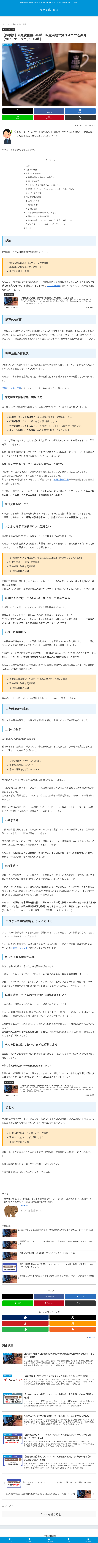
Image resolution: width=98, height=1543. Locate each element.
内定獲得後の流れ (33, 197)
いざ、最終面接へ (35, 193)
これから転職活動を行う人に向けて (41, 212)
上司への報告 (33, 201)
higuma (24, 1205)
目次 (45, 160)
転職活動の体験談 (33, 173)
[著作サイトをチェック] (21, 1210)
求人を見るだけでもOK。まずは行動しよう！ (47, 224)
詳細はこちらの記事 (11, 388)
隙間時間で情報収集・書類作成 (41, 177)
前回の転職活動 (61, 479)
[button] (80, 117)
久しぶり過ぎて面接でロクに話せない (44, 185)
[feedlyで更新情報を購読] (36, 1210)
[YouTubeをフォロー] (29, 1210)
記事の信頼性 (31, 169)
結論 (28, 166)
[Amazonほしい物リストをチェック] (33, 1210)
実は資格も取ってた (36, 181)
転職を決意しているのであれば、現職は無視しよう (50, 220)
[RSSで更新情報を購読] (40, 1210)
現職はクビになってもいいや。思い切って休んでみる (51, 189)
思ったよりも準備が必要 (38, 216)
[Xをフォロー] (25, 1210)
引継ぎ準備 (33, 205)
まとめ (28, 228)
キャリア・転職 (10, 29)
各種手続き (33, 209)
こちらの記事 (53, 285)
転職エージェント (19, 948)
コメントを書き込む (49, 1514)
